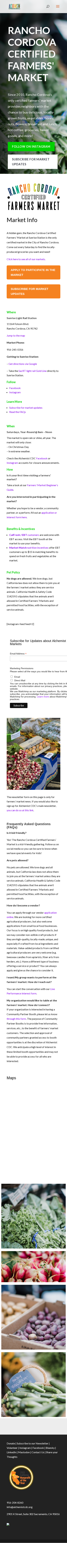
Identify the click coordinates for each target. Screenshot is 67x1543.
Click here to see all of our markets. (26, 259)
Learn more (43, 696)
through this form (16, 1018)
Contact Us (38, 1452)
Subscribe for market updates (25, 407)
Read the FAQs (17, 411)
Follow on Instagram (31, 146)
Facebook (15, 388)
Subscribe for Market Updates (31, 161)
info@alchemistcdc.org (20, 1506)
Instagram (15, 392)
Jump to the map (16, 335)
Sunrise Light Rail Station (22, 318)
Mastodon (24, 1452)
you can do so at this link (20, 810)
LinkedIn (11, 1452)
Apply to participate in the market (33, 272)
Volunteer (12, 1447)
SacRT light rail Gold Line (33, 370)
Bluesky (50, 1447)
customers (24, 534)
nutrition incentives (28, 547)
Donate (11, 1443)
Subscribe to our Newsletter (32, 1443)
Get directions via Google (22, 363)
